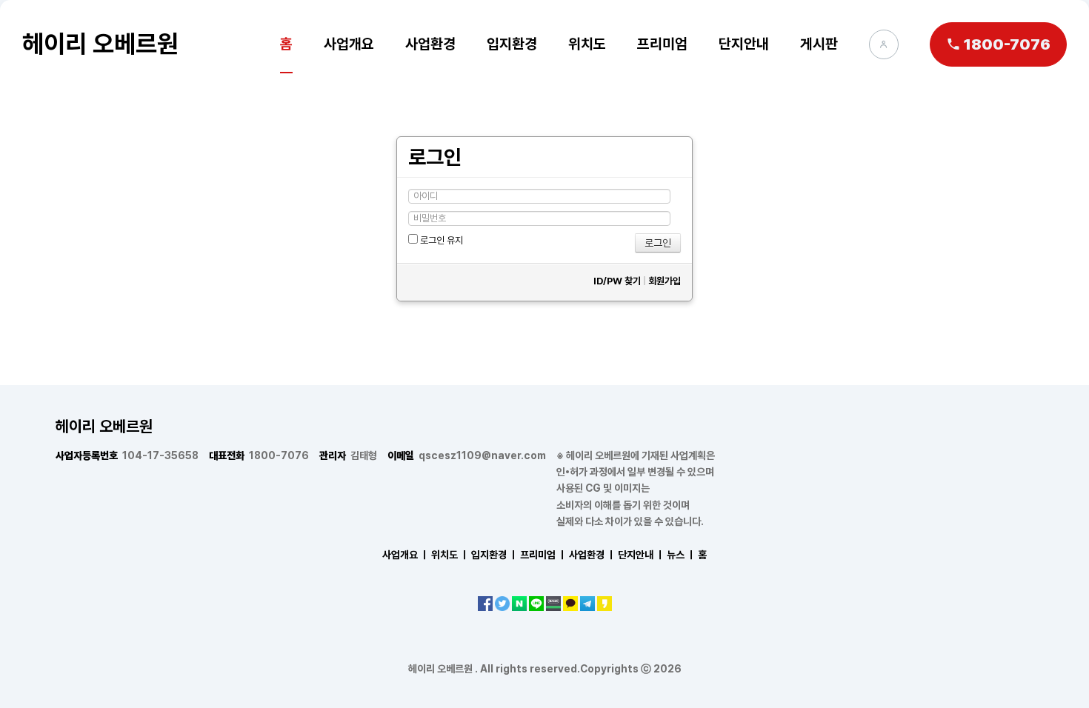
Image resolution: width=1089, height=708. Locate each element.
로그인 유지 (440, 240)
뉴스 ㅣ (681, 555)
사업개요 (349, 44)
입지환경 (512, 44)
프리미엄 (662, 44)
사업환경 (430, 44)
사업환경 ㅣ (592, 555)
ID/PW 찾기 (617, 281)
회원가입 (664, 281)
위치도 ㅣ (450, 555)
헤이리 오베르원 (100, 44)
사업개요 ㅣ (405, 555)
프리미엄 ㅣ (543, 555)
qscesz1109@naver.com (466, 455)
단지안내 (744, 44)
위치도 (587, 44)
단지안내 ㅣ (641, 555)
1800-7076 (259, 455)
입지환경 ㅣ (494, 555)
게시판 (819, 44)
